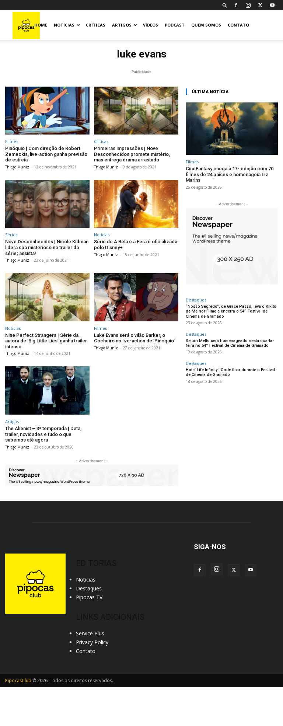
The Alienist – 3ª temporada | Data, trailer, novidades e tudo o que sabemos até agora (43, 434)
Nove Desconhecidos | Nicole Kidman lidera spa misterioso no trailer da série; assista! (46, 247)
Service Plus (90, 633)
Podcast (175, 25)
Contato (238, 25)
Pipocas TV (89, 597)
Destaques (196, 300)
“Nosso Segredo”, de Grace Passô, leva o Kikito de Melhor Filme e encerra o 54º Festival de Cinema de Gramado (231, 311)
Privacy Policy (92, 642)
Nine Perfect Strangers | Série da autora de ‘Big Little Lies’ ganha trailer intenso (46, 340)
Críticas (95, 25)
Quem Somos (206, 25)
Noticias (101, 235)
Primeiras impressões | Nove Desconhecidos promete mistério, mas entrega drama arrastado (132, 154)
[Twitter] (260, 5)
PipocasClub (18, 680)
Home (40, 25)
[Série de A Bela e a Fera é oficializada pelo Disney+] (136, 204)
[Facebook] (235, 5)
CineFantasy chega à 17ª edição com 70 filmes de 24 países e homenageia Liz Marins (229, 174)
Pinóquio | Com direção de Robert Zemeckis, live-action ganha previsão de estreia (46, 154)
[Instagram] (248, 5)
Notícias (64, 25)
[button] (224, 5)
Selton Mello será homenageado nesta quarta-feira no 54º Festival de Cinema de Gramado (230, 343)
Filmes (11, 141)
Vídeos (150, 25)
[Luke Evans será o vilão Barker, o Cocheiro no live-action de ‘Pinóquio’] (136, 297)
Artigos (122, 25)
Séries (11, 235)
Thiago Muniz (17, 167)
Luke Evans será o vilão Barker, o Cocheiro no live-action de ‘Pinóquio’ (134, 338)
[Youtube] (272, 5)
